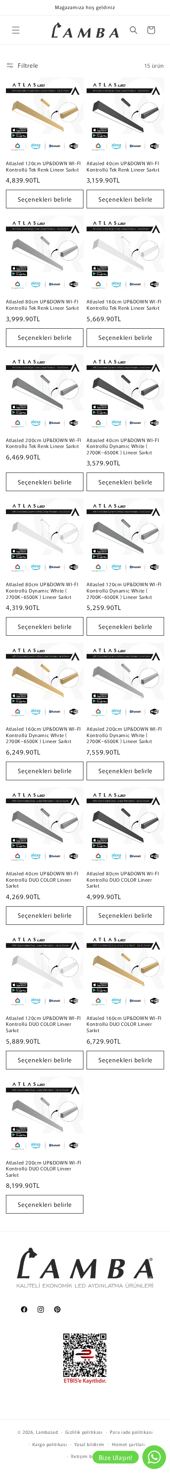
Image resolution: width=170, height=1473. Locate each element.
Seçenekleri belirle (45, 199)
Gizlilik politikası (83, 1432)
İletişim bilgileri (89, 1456)
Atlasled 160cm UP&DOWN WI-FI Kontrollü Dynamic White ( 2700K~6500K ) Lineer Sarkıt (43, 735)
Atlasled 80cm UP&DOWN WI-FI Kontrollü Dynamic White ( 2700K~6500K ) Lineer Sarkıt (42, 590)
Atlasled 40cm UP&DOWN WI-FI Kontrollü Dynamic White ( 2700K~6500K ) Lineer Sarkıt (123, 446)
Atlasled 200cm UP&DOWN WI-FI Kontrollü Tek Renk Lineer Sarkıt (43, 443)
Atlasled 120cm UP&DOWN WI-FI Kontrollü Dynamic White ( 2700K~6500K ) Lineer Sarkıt (124, 590)
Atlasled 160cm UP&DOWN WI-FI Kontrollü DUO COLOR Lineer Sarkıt (124, 1024)
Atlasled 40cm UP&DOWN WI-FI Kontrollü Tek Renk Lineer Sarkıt (123, 166)
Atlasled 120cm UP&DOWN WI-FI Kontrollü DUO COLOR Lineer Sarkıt (43, 1024)
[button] (16, 30)
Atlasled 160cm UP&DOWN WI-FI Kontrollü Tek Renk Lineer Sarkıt (124, 304)
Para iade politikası (131, 1432)
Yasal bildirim (89, 1444)
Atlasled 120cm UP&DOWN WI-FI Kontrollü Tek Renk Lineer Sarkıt (43, 166)
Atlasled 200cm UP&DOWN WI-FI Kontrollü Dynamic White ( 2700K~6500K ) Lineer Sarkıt (124, 735)
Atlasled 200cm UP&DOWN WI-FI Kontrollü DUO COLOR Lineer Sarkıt (43, 1168)
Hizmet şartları (128, 1444)
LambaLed (47, 1432)
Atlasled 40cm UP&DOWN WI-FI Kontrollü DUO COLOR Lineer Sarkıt (42, 879)
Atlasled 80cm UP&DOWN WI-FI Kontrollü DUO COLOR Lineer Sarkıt (123, 879)
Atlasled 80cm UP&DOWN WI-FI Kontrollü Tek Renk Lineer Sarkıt (42, 304)
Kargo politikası (49, 1444)
